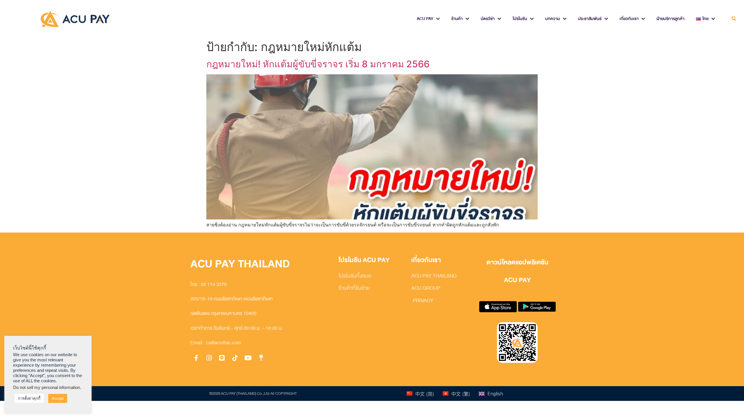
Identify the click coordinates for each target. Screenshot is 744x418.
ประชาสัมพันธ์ (590, 18)
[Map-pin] (261, 358)
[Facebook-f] (196, 358)
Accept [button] (58, 398)
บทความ (552, 18)
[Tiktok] (235, 358)
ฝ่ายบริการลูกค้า (670, 18)
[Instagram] (209, 358)
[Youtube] (248, 358)
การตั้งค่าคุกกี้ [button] (29, 398)
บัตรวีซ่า (488, 18)
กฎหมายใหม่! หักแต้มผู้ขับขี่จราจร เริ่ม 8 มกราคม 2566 (318, 64)
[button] (733, 19)
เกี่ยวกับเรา (629, 18)
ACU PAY (425, 18)
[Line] (222, 358)
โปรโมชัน (520, 18)
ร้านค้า (457, 18)
